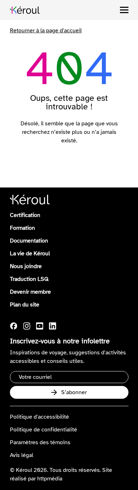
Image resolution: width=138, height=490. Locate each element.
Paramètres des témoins (40, 442)
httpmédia (49, 478)
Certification (25, 215)
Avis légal (21, 455)
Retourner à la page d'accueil (46, 30)
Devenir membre (30, 291)
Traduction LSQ (29, 279)
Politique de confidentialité (43, 429)
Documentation (29, 240)
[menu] (124, 10)
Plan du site (24, 304)
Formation (22, 228)
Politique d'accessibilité (39, 416)
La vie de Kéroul (30, 253)
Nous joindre (26, 266)
